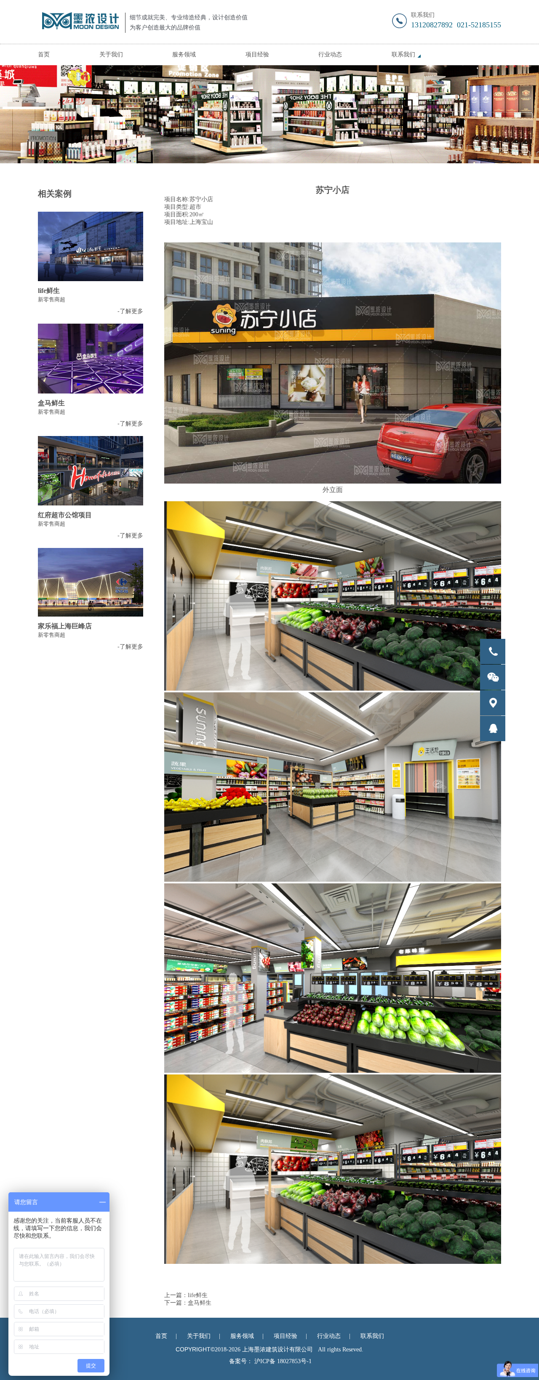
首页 (44, 54)
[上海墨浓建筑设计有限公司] (78, 21)
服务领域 (184, 54)
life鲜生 (198, 1295)
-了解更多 (130, 311)
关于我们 (111, 54)
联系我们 (403, 54)
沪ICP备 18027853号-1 (283, 1361)
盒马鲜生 (199, 1303)
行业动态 (330, 54)
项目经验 (257, 54)
